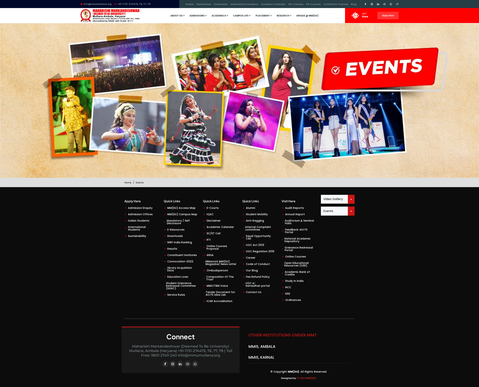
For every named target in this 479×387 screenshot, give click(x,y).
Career (250, 257)
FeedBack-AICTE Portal (296, 231)
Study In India (294, 281)
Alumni (189, 4)
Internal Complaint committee (258, 228)
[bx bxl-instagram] (172, 364)
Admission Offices (140, 214)
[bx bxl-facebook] (165, 364)
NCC (288, 287)
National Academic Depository (297, 240)
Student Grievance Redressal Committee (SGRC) (181, 286)
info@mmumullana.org (98, 4)
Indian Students (138, 220)
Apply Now (388, 15)
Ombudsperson (217, 270)
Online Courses (295, 256)
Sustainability (137, 236)
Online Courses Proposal (216, 247)
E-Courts (213, 208)
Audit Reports (294, 208)
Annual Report (295, 214)
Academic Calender (273, 4)
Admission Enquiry (140, 208)
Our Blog (252, 270)
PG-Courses (313, 4)
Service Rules (176, 294)
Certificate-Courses (336, 4)
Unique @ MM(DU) (307, 15)
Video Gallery (333, 199)
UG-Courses (295, 4)
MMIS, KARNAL (261, 347)
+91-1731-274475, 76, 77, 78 (134, 4)
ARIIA (210, 255)
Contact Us (253, 292)
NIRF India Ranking (179, 242)
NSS (287, 293)
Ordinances (293, 300)
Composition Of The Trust (220, 278)
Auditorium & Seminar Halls (299, 222)
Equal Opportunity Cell (258, 237)
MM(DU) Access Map (181, 208)
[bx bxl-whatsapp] (195, 364)
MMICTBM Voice (217, 285)
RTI (209, 239)
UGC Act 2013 (255, 245)
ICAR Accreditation (219, 301)
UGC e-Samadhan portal (257, 284)
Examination (203, 4)
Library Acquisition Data (179, 269)
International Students (244, 4)
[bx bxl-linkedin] (180, 364)
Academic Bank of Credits (297, 273)
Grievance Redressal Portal (299, 249)
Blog (353, 4)
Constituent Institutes (182, 255)
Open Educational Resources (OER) (296, 264)
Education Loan (177, 276)
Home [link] (127, 182)
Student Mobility (257, 214)
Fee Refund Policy (258, 276)
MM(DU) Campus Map (182, 214)
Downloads (221, 4)
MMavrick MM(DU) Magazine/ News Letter (221, 262)
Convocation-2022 (180, 261)
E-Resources (175, 229)
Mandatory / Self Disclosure (178, 222)
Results (172, 248)
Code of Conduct (258, 264)
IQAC (210, 214)
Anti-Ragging (255, 220)
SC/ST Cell (214, 233)
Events (328, 211)
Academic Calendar (220, 227)
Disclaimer (214, 220)
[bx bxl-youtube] (187, 364)
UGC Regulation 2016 (260, 251)
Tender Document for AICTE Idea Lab (220, 293)
